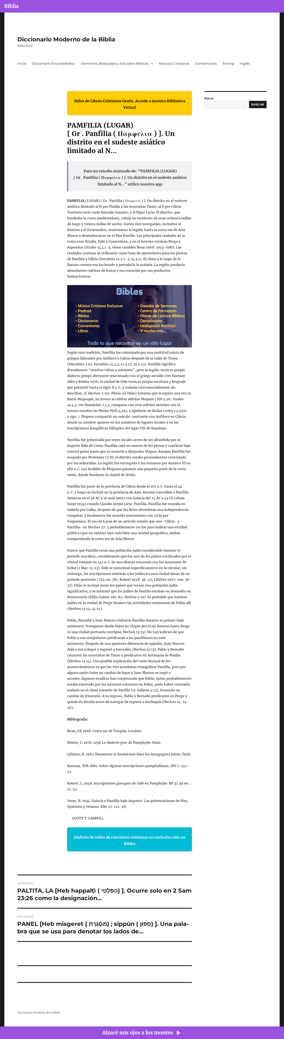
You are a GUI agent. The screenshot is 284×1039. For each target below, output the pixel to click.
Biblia (11, 6)
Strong (228, 63)
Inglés (245, 63)
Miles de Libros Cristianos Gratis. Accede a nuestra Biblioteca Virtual (129, 104)
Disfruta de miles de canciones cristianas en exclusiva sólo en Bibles (129, 840)
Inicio (21, 63)
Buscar (209, 98)
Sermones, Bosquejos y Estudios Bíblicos (114, 63)
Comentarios (206, 63)
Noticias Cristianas (174, 63)
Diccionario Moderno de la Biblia (66, 39)
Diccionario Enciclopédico (53, 63)
